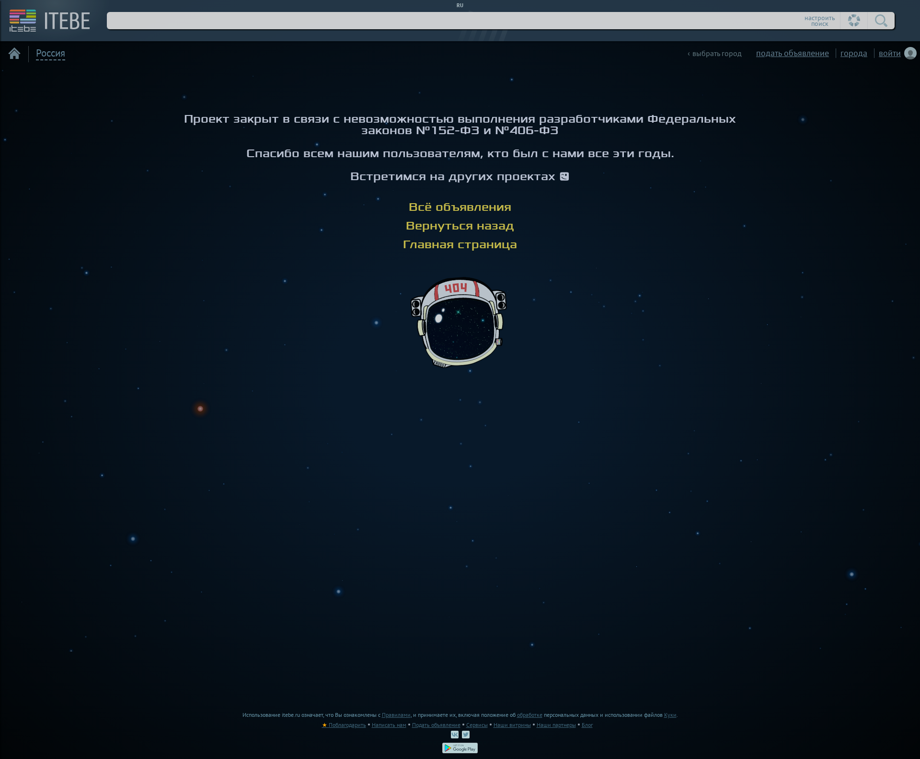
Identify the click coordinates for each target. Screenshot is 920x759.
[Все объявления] (14, 53)
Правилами (396, 714)
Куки (670, 714)
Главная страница (460, 244)
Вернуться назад (460, 225)
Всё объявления (460, 207)
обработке (529, 714)
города (853, 52)
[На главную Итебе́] (46, 20)
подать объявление (792, 52)
